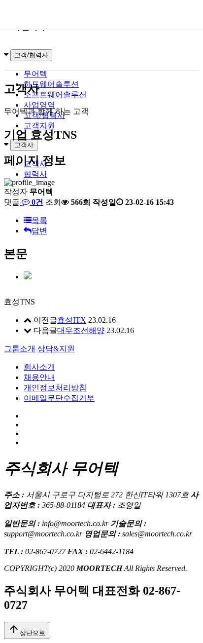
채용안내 (39, 377)
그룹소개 (19, 348)
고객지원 (39, 125)
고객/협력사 (31, 55)
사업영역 (39, 105)
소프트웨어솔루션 (55, 94)
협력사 (35, 174)
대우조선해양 (80, 330)
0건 (36, 202)
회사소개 (39, 367)
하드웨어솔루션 (51, 84)
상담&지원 (56, 348)
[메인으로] (101, 15)
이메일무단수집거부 (59, 398)
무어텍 (35, 74)
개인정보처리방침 (55, 387)
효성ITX (71, 320)
